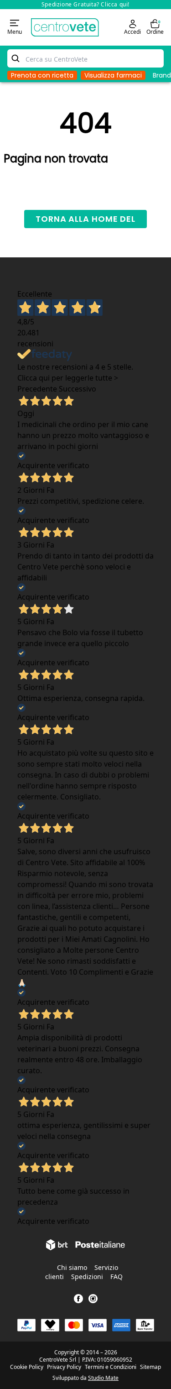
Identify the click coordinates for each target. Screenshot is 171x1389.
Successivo (77, 389)
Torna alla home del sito (85, 220)
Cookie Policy (26, 1367)
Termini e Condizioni (110, 1367)
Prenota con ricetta (42, 75)
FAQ (116, 1276)
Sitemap (150, 1367)
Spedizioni (87, 1276)
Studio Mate (103, 1378)
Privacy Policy (64, 1367)
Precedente (37, 389)
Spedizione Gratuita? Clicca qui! (85, 4)
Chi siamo (72, 1267)
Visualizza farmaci (113, 75)
